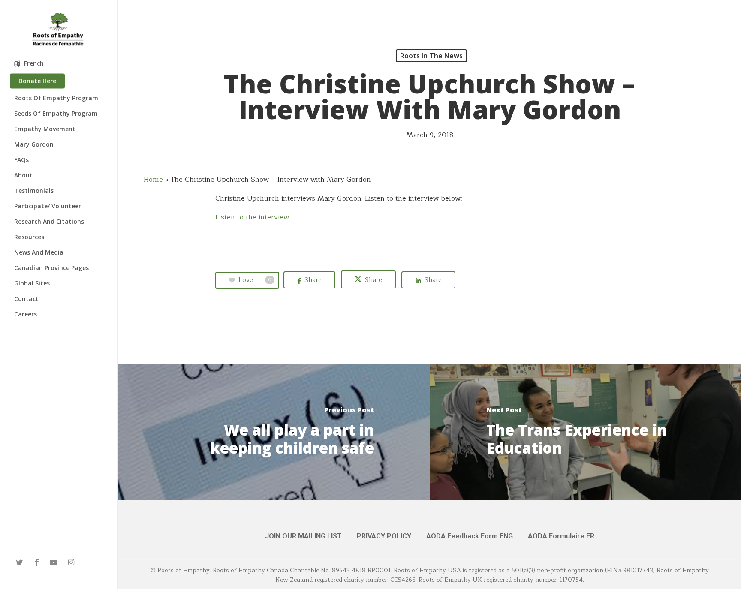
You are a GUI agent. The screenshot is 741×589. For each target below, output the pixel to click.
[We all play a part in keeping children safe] (274, 432)
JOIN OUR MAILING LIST (303, 536)
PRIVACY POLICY (384, 536)
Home (153, 179)
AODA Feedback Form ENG (469, 536)
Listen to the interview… (254, 217)
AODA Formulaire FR (561, 536)
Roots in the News (431, 55)
